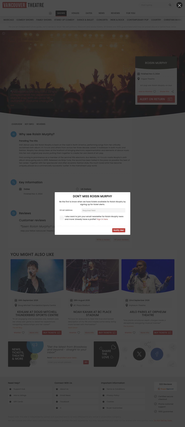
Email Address (66, 210)
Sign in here (102, 219)
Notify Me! (119, 230)
